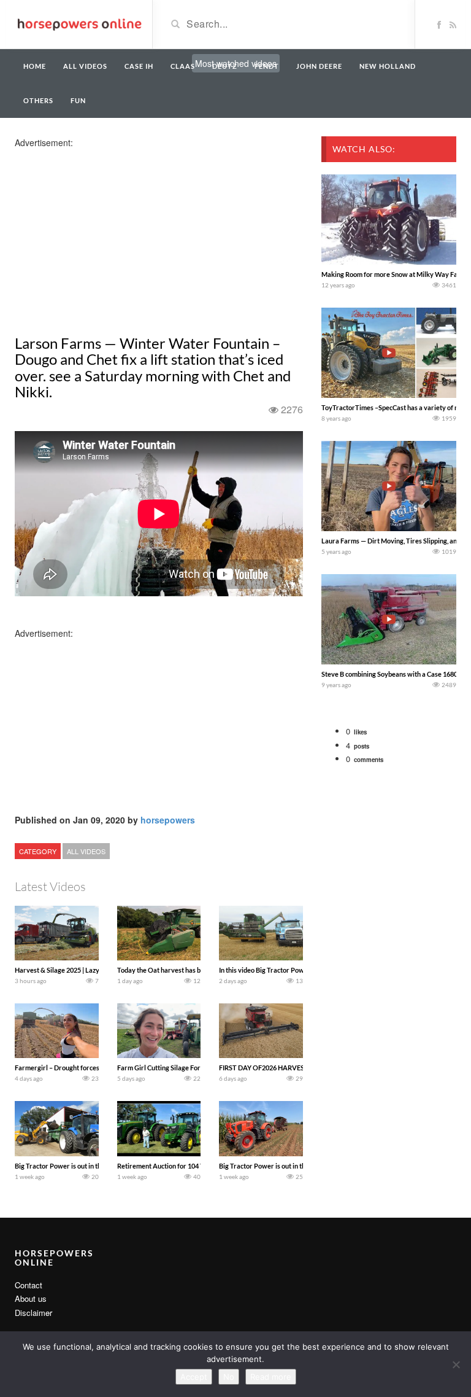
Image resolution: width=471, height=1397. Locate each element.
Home (34, 66)
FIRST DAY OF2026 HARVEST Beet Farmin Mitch (292, 1068)
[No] (456, 1364)
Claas (182, 66)
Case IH (138, 66)
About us (31, 1298)
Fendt (267, 66)
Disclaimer (33, 1312)
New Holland (387, 66)
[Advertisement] (112, 235)
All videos (85, 66)
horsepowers (167, 820)
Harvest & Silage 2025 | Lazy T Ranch (69, 970)
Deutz (224, 66)
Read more (270, 1377)
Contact (28, 1285)
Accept (193, 1377)
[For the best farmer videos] (79, 23)
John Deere (319, 66)
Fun (78, 100)
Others (38, 100)
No (228, 1377)
